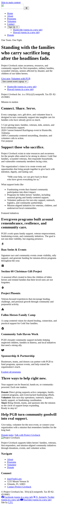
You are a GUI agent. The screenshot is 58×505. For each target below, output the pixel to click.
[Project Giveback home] (12, 8)
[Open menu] (26, 8)
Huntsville (27, 30)
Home (10, 13)
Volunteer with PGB (20, 78)
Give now (6, 78)
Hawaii (26, 32)
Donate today (7, 435)
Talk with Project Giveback (27, 435)
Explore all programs (11, 372)
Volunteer (11, 21)
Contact (10, 24)
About (10, 16)
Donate (10, 35)
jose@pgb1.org (14, 479)
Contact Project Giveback (19, 486)
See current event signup (13, 81)
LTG (10, 502)
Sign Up (12, 27)
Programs (11, 18)
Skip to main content (11, 2)
